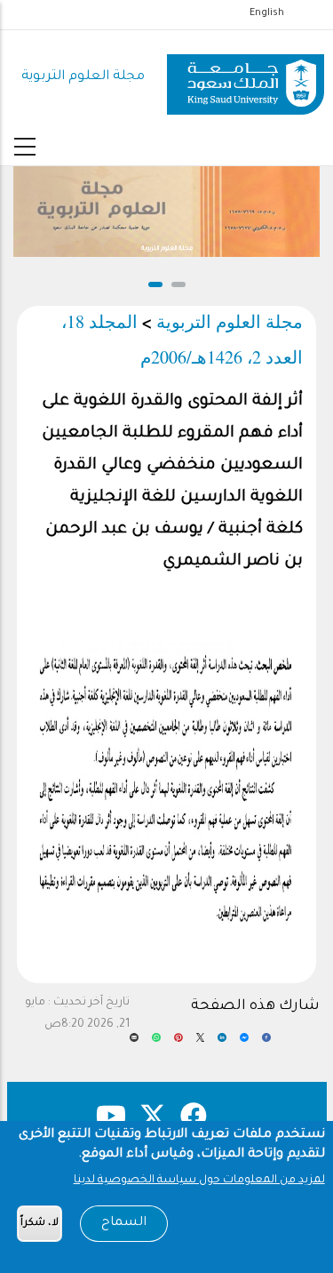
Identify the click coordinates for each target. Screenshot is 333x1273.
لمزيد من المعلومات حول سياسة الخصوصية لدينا (199, 1180)
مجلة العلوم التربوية (83, 76)
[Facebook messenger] (244, 1043)
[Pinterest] (178, 1043)
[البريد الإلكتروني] (134, 1043)
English (267, 13)
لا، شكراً (39, 1223)
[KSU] (245, 77)
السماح (124, 1223)
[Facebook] (266, 1043)
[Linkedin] (222, 1043)
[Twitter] (200, 1043)
